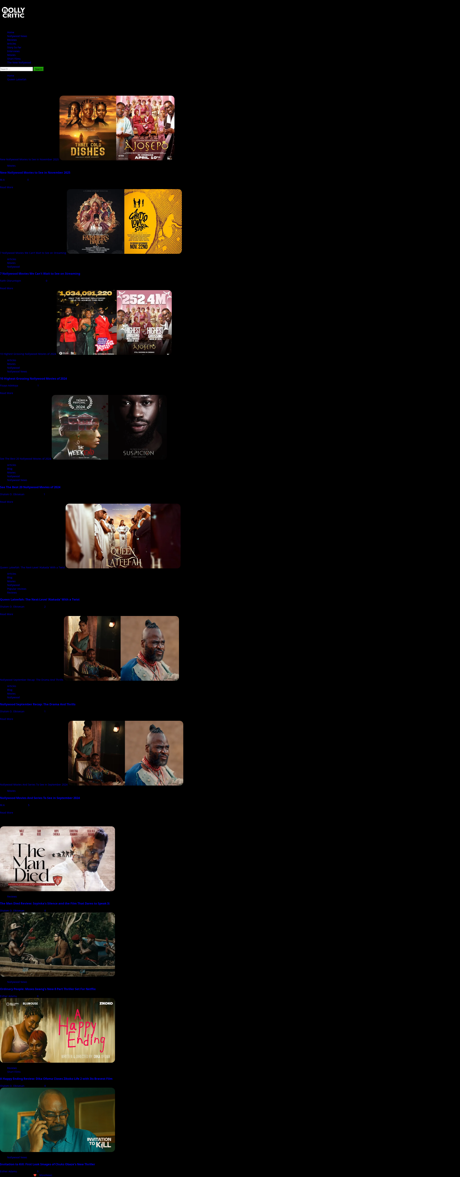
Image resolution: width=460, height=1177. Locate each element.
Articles (11, 43)
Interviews (13, 51)
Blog (9, 468)
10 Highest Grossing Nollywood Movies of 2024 (28, 354)
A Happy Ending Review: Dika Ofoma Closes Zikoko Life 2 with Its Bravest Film (56, 1079)
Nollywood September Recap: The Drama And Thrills (31, 679)
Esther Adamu (9, 996)
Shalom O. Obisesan (12, 494)
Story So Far (14, 47)
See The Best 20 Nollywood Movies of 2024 (25, 458)
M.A (2, 179)
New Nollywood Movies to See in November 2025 (29, 159)
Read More (6, 187)
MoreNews (45, 1175)
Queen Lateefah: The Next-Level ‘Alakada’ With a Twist (32, 567)
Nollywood (13, 266)
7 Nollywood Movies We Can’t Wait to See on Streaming (33, 253)
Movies (11, 55)
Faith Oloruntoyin (11, 280)
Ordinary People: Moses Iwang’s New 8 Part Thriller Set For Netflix (48, 989)
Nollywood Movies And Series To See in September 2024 (34, 784)
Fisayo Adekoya (9, 385)
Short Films (14, 58)
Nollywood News (17, 36)
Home (10, 32)
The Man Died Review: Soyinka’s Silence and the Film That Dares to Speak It (55, 903)
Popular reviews (16, 588)
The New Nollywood (19, 62)
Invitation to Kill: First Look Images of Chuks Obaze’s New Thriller (47, 1164)
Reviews (12, 40)
